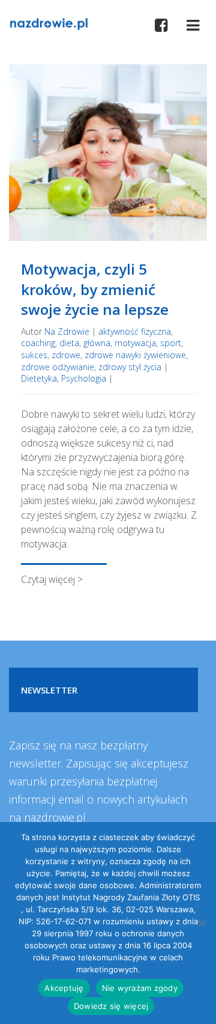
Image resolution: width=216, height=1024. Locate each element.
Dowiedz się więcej (111, 1006)
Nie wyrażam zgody (140, 988)
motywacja (135, 343)
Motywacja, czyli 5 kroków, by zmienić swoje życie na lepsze (95, 289)
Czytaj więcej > (52, 579)
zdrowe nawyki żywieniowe (135, 355)
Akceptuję (63, 988)
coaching (38, 343)
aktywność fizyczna (134, 331)
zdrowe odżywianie (57, 367)
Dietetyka (39, 378)
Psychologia (83, 378)
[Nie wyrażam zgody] (201, 923)
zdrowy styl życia (129, 367)
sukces (34, 355)
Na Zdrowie (66, 331)
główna (96, 343)
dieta (69, 343)
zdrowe (66, 355)
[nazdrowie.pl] (48, 23)
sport (170, 343)
